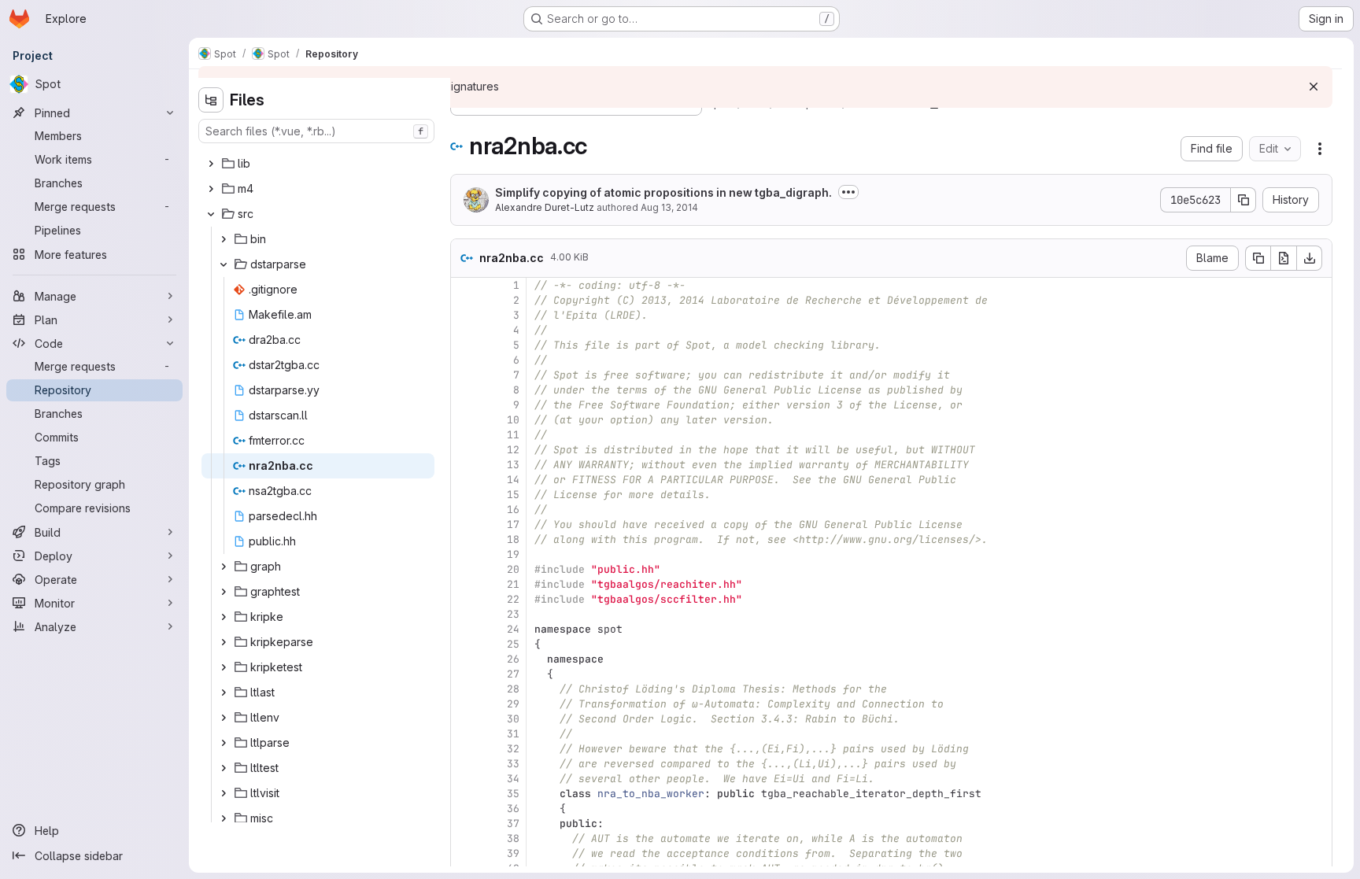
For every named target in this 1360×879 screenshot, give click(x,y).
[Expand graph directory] (223, 566)
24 (513, 629)
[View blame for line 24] (464, 629)
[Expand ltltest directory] (223, 768)
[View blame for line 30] (464, 718)
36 (513, 808)
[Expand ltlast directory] (223, 692)
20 (513, 569)
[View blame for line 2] (464, 300)
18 (513, 539)
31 (513, 734)
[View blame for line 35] (464, 793)
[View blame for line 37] (464, 823)
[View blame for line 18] (464, 539)
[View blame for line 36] (464, 808)
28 (513, 689)
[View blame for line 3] (464, 315)
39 (513, 853)
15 (513, 494)
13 (513, 464)
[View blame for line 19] (464, 554)
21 (513, 584)
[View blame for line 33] (464, 763)
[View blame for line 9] (464, 404)
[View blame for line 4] (464, 330)
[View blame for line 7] (464, 374)
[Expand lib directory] (210, 163)
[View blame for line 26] (464, 659)
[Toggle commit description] (848, 192)
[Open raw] (1283, 258)
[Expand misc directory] (223, 818)
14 (513, 479)
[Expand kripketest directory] (223, 667)
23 (513, 614)
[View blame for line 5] (464, 345)
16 (513, 509)
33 (513, 763)
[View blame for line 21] (464, 584)
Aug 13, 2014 (669, 207)
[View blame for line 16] (464, 509)
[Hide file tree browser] (211, 100)
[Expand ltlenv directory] (223, 717)
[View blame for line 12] (464, 449)
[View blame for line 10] (464, 419)
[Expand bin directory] (223, 239)
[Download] (1309, 258)
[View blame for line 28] (464, 688)
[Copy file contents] (1257, 258)
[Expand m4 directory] (210, 188)
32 (513, 748)
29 (513, 704)
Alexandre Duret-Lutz (544, 207)
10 (513, 420)
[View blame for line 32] (464, 748)
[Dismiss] (1313, 86)
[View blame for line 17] (464, 524)
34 (513, 778)
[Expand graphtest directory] (223, 591)
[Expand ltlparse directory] (223, 742)
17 (513, 524)
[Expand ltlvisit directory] (223, 793)
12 (513, 449)
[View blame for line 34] (464, 778)
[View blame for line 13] (464, 464)
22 (513, 599)
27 (513, 674)
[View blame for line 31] (464, 733)
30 (513, 719)
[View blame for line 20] (464, 569)
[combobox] (316, 131)
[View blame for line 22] (464, 599)
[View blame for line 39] (464, 853)
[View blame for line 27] (464, 674)
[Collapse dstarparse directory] (223, 264)
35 (513, 793)
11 (513, 434)
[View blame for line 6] (464, 360)
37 (513, 823)
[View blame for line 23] (464, 614)
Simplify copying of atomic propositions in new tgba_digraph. (663, 192)
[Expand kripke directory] (223, 617)
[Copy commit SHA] (1243, 199)
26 (513, 659)
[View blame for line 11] (464, 434)
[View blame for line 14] (464, 479)
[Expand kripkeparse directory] (223, 642)
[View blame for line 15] (464, 494)
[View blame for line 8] (464, 389)
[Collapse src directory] (210, 214)
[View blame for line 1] (464, 285)
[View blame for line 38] (464, 838)
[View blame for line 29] (464, 703)
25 (513, 644)
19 (513, 554)
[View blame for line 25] (464, 644)
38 (513, 838)
